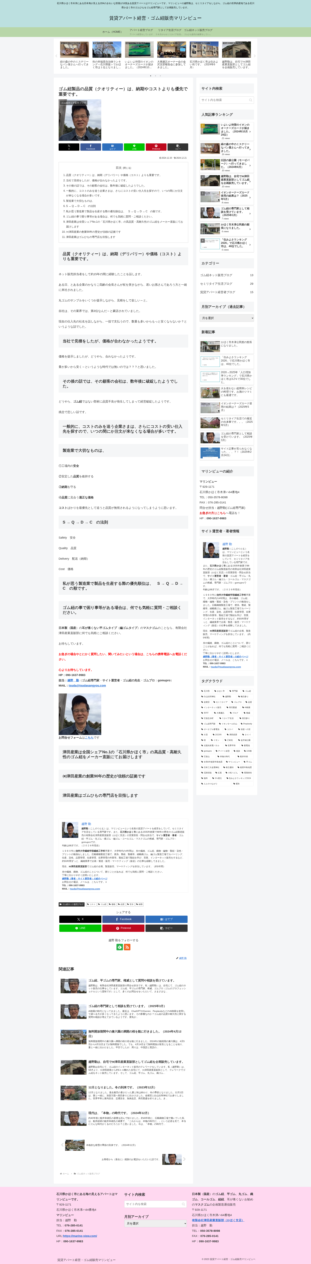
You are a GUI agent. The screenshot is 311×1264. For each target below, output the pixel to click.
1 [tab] (150, 75)
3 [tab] (160, 75)
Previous (56, 56)
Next (254, 56)
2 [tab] (155, 75)
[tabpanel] (74, 56)
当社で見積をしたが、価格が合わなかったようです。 (97, 180)
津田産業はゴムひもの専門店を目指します (90, 236)
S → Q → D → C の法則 (81, 205)
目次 (119, 167)
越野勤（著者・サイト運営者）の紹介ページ (84, 878)
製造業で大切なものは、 (80, 200)
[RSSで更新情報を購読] (127, 947)
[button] (177, 147)
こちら (89, 737)
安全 (131, 904)
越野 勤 (73, 680)
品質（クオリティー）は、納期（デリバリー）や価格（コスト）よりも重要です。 (114, 175)
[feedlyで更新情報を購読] (119, 947)
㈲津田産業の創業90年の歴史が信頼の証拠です (93, 231)
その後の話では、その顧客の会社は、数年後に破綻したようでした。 (106, 185)
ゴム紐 (103, 904)
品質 (122, 904)
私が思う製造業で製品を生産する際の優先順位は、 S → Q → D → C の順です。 (114, 211)
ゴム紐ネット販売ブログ (73, 904)
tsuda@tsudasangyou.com (87, 685)
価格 (113, 904)
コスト (92, 904)
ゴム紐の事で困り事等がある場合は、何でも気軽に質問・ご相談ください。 (110, 216)
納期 (141, 904)
